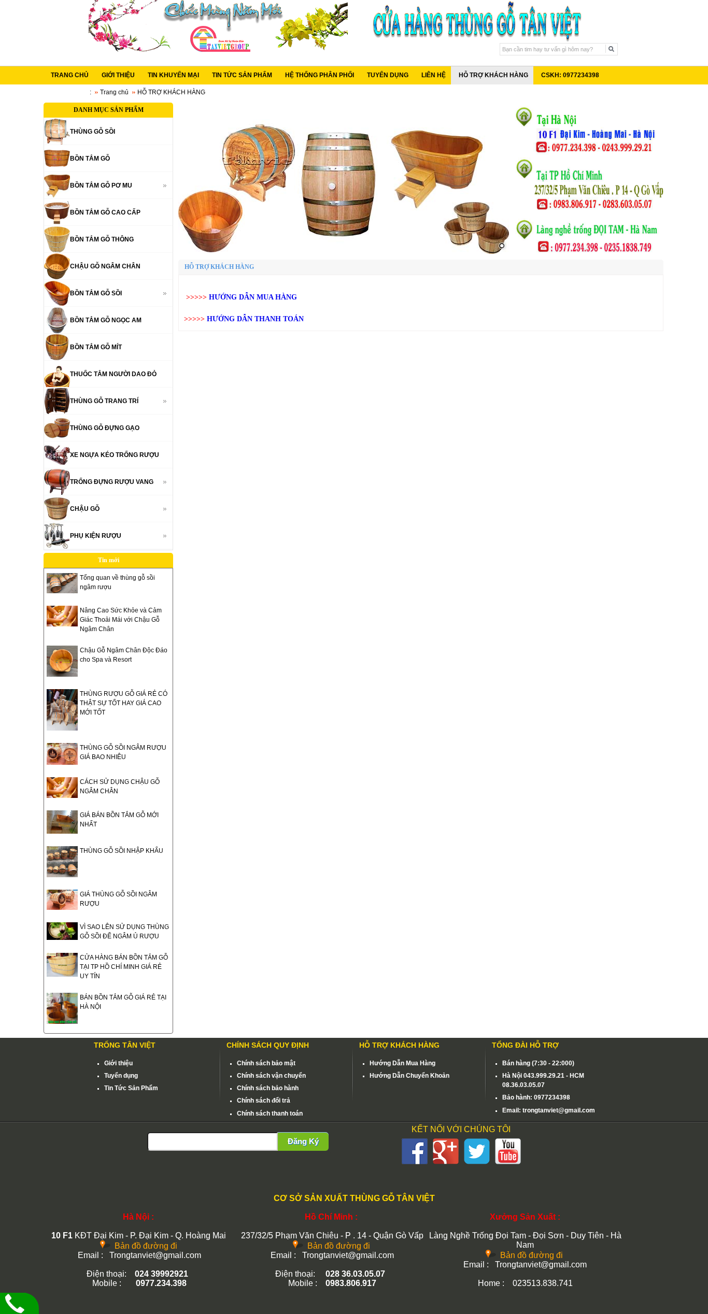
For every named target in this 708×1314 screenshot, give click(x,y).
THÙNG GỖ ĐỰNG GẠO (104, 428)
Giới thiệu (118, 1063)
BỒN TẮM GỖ (90, 158)
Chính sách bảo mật (266, 1063)
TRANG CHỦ (70, 75)
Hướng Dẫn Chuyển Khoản (409, 1075)
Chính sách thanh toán (270, 1113)
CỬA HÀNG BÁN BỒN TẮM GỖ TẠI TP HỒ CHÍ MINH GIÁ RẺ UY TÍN (124, 966)
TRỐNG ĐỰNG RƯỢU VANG (111, 481)
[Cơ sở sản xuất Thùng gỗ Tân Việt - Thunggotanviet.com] (218, 49)
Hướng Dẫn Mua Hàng (402, 1063)
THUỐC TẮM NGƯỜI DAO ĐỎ (113, 374)
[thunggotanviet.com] (343, 178)
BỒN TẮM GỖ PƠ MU (101, 185)
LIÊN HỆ (433, 75)
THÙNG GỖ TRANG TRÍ (104, 401)
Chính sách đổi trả (263, 1100)
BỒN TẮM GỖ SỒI (96, 293)
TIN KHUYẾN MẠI (173, 75)
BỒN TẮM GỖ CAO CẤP (105, 212)
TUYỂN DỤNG (387, 75)
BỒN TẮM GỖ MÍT (96, 347)
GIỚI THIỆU (118, 75)
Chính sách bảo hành (268, 1088)
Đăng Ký (303, 1141)
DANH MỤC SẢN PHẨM (109, 109)
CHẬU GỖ (85, 508)
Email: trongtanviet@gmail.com (548, 1110)
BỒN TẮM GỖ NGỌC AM (105, 320)
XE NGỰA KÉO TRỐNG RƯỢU (114, 455)
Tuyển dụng (121, 1075)
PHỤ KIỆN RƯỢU (95, 535)
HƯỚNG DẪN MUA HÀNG (254, 297)
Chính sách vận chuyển (271, 1075)
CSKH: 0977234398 (570, 75)
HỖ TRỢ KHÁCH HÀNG (493, 75)
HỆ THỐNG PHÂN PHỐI (319, 75)
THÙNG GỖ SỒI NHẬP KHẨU (121, 851)
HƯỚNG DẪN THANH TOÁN (255, 319)
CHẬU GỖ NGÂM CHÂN (105, 266)
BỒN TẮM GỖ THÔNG (102, 239)
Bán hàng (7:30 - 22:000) (538, 1063)
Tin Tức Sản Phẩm (131, 1088)
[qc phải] (588, 251)
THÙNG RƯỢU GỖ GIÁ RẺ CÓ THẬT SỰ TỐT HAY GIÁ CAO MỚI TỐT (123, 703)
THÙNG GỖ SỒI (92, 131)
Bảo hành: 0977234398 (536, 1097)
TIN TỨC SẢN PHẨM (242, 75)
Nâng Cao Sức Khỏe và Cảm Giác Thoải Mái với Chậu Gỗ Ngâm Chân (121, 619)
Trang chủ (114, 92)
